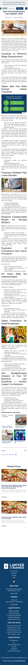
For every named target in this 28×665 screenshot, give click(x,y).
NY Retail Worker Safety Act (10, 345)
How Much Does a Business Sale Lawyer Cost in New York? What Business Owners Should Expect (13, 487)
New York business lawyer (20, 403)
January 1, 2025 (14, 118)
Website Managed (7, 661)
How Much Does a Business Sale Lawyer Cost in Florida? (13, 517)
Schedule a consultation (16, 406)
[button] (26, 8)
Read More (4, 496)
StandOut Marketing (19, 661)
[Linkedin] (14, 581)
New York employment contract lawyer (10, 50)
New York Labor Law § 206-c (20, 225)
